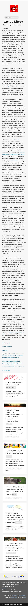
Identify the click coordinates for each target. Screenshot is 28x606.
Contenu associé (6, 343)
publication (5, 350)
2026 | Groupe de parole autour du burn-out (14, 385)
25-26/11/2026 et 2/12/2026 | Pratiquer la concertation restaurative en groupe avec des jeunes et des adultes (15, 518)
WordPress (14, 597)
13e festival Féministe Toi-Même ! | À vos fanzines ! (15, 453)
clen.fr (20, 118)
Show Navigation (22, 13)
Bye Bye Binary (22, 595)
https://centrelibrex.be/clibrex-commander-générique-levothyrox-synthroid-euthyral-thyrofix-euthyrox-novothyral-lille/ (13, 355)
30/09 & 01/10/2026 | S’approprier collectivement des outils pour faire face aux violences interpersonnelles (14, 416)
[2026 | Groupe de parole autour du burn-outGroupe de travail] (15, 377)
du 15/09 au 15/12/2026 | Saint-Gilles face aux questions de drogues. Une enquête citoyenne (15, 548)
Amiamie (14, 595)
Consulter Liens (14, 160)
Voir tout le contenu (7, 346)
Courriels (4, 588)
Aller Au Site (16, 140)
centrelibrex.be (6, 86)
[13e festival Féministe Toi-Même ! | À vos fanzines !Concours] (15, 445)
